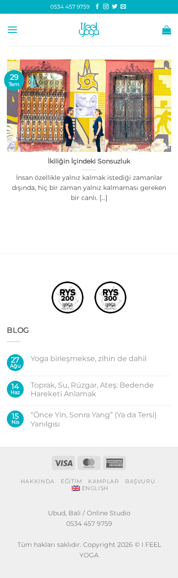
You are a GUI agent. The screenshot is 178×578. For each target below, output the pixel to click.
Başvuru (140, 481)
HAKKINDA (38, 481)
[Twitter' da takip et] (114, 7)
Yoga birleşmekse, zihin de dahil (89, 358)
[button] (12, 29)
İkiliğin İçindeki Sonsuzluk (89, 161)
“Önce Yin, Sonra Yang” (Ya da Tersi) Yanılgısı (94, 419)
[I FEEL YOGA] (89, 30)
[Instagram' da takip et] (106, 7)
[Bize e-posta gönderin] (123, 7)
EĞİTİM (71, 481)
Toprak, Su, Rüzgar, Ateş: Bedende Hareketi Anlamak (92, 389)
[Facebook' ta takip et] (97, 7)
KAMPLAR (103, 481)
